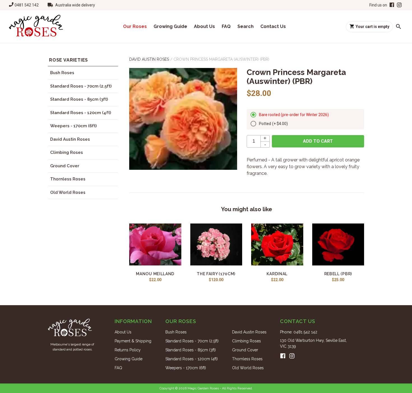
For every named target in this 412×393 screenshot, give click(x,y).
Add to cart (318, 141)
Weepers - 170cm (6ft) (73, 125)
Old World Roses (67, 192)
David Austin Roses (70, 139)
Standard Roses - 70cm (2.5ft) (81, 86)
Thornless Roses (67, 179)
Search (245, 26)
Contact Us (273, 26)
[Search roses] (398, 26)
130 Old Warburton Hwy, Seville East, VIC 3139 (313, 343)
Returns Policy (128, 350)
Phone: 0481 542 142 (298, 332)
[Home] (36, 26)
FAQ (226, 26)
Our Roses (135, 26)
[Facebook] (391, 5)
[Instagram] (399, 5)
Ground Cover (64, 165)
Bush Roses (62, 72)
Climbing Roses (66, 152)
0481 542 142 (27, 5)
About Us (204, 26)
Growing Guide (170, 26)
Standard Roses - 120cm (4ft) (80, 112)
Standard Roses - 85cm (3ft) (79, 99)
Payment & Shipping (133, 341)
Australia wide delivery (75, 5)
